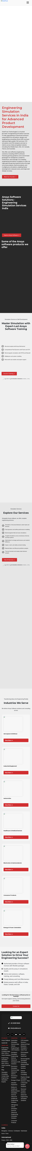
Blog (3, 1069)
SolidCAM (4, 1043)
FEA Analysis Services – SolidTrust (24, 1054)
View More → (9, 740)
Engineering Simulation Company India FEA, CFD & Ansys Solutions (6, 1051)
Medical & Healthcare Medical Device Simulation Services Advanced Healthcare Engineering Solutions (15, 1094)
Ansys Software (6, 1040)
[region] (16, 53)
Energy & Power (15, 1080)
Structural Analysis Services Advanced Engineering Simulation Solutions (24, 1094)
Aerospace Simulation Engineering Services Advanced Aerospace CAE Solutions (15, 1058)
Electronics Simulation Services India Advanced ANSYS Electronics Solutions (15, 1072)
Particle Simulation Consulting (24, 1072)
